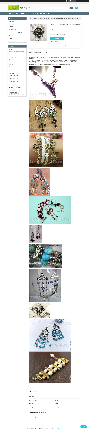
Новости (11, 26)
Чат (84, 426)
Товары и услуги (19, 13)
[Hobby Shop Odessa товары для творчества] (13, 9)
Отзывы (10, 38)
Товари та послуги (35, 18)
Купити (57, 38)
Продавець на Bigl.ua (44, 427)
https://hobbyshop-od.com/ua (16, 90)
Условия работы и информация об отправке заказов (16, 33)
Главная (11, 13)
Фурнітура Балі (43, 18)
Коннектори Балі (51, 18)
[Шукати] (71, 8)
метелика (47, 60)
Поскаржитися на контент (47, 428)
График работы (12, 29)
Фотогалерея (12, 21)
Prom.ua (50, 425)
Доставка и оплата (45, 13)
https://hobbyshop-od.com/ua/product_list (17, 94)
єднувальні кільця (67, 57)
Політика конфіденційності (58, 428)
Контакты (35, 13)
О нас (29, 13)
